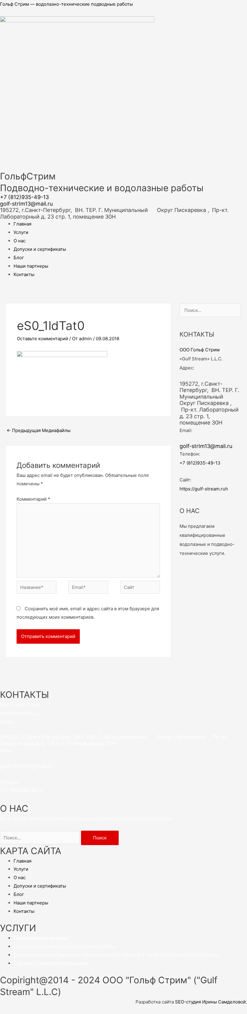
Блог (19, 257)
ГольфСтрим (28, 176)
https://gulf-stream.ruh (204, 489)
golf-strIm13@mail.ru (26, 204)
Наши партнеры (31, 266)
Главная (22, 224)
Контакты (24, 274)
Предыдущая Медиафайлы (38, 430)
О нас (20, 241)
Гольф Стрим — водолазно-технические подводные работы (66, 4)
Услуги (21, 232)
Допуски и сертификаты (40, 249)
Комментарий (33, 499)
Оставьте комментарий (42, 338)
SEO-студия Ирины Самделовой (210, 1002)
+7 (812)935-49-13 (24, 197)
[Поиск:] (40, 838)
